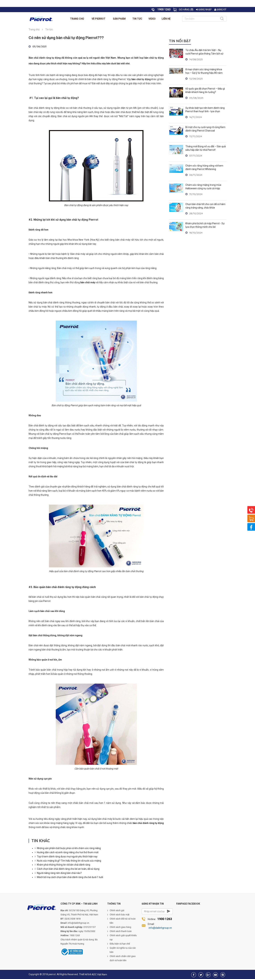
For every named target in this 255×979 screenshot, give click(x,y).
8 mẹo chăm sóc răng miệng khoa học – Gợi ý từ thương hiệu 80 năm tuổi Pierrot (204, 73)
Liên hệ (166, 18)
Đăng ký (221, 9)
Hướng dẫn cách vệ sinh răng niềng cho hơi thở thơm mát (68, 852)
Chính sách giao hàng (120, 927)
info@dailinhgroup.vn (160, 927)
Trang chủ (77, 18)
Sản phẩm (119, 18)
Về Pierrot (98, 18)
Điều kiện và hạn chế (120, 943)
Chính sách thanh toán (121, 931)
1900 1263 (164, 919)
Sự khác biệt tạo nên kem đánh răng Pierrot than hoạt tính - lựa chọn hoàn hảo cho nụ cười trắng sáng (205, 111)
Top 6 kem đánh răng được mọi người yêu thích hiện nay (67, 856)
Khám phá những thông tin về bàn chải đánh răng (63, 864)
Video (152, 18)
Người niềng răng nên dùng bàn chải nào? (59, 873)
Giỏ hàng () (186, 9)
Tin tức (137, 18)
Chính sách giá (117, 910)
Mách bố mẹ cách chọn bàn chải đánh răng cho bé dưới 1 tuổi (70, 877)
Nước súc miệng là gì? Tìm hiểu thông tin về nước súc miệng (69, 860)
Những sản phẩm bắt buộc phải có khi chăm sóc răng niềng (69, 848)
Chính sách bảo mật (119, 914)
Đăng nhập (205, 9)
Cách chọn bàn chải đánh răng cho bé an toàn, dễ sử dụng (68, 868)
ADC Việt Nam (99, 974)
